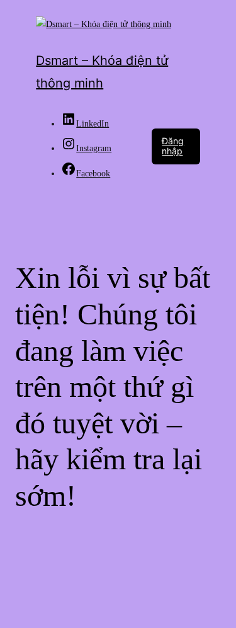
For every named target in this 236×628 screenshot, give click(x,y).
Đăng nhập (173, 146)
